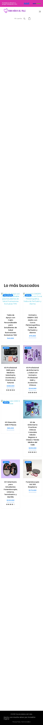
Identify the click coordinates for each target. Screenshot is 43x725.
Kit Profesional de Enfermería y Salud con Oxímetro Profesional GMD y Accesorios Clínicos (32, 376)
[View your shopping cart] (29, 18)
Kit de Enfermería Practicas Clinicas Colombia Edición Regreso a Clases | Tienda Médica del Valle (32, 433)
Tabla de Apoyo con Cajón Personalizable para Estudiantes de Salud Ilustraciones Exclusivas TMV (10, 325)
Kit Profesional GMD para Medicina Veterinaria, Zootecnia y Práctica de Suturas (10, 375)
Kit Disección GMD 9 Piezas (10, 423)
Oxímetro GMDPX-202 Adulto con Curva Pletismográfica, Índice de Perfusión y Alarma (33, 324)
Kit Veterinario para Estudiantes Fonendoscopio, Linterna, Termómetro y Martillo (11, 489)
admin (9, 628)
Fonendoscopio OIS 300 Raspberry (32, 484)
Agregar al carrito (10, 309)
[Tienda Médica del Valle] (14, 11)
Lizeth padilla (13, 550)
